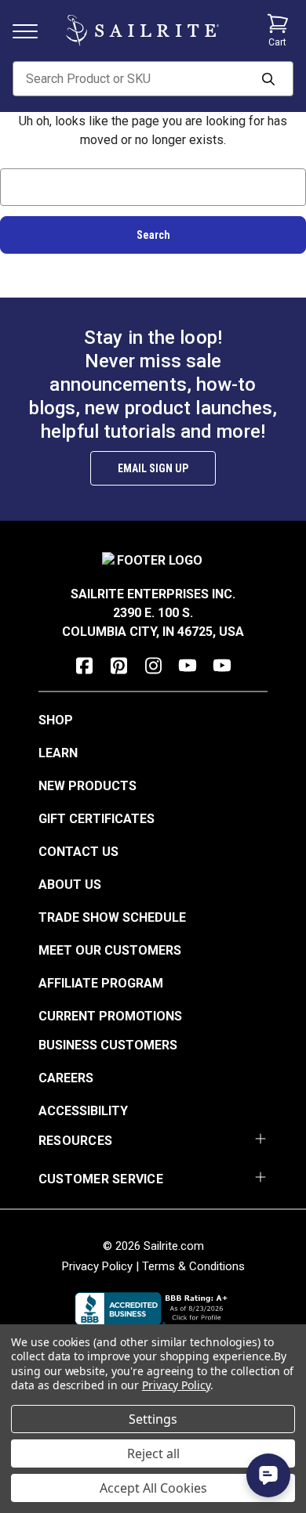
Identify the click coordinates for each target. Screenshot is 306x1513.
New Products (87, 785)
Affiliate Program (100, 983)
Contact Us (78, 851)
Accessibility (83, 1110)
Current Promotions (110, 1016)
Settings (153, 1419)
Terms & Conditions (193, 1266)
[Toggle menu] (31, 30)
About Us (69, 884)
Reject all (153, 1453)
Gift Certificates (96, 818)
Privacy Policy (97, 1266)
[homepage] (142, 30)
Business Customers (107, 1045)
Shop (55, 720)
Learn (58, 753)
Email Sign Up (153, 468)
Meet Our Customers (109, 950)
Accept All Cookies (153, 1488)
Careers (65, 1078)
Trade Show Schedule (112, 917)
